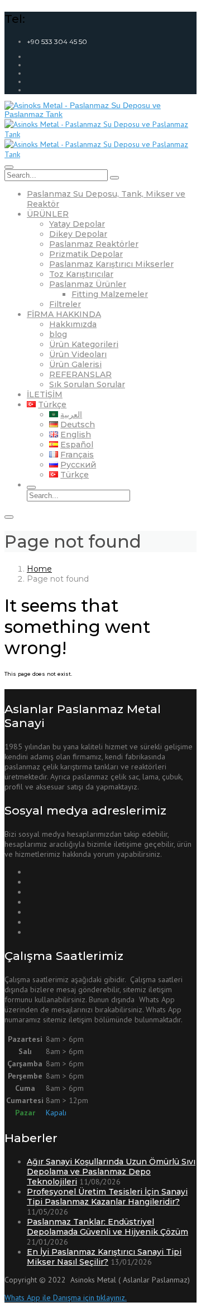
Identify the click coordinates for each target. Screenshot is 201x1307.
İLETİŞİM (45, 394)
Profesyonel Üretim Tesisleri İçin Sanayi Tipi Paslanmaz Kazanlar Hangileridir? (107, 1197)
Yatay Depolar (77, 224)
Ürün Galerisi (75, 364)
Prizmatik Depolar (86, 254)
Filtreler (65, 304)
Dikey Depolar (78, 234)
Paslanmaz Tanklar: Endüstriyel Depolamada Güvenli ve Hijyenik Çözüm (107, 1227)
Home (39, 569)
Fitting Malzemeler (109, 294)
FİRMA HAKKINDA (64, 314)
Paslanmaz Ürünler (87, 284)
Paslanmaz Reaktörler (93, 244)
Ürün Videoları (78, 354)
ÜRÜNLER (48, 214)
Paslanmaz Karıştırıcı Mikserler (111, 264)
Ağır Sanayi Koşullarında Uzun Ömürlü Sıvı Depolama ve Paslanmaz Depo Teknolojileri (111, 1172)
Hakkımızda (73, 324)
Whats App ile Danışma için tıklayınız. (65, 1298)
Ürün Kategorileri (83, 344)
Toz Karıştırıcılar (81, 274)
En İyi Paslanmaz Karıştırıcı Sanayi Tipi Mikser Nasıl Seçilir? (104, 1257)
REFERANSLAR (80, 374)
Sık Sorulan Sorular (87, 384)
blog (58, 334)
